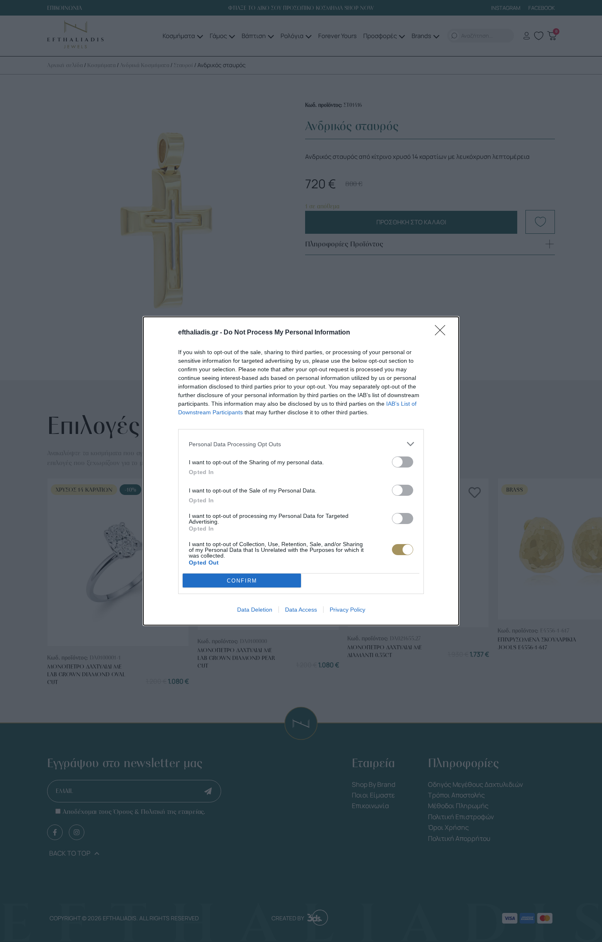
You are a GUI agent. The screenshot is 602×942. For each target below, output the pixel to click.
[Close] (442, 333)
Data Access (301, 609)
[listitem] (301, 444)
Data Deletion (254, 609)
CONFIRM (242, 581)
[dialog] (301, 471)
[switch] (402, 462)
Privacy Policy (347, 609)
